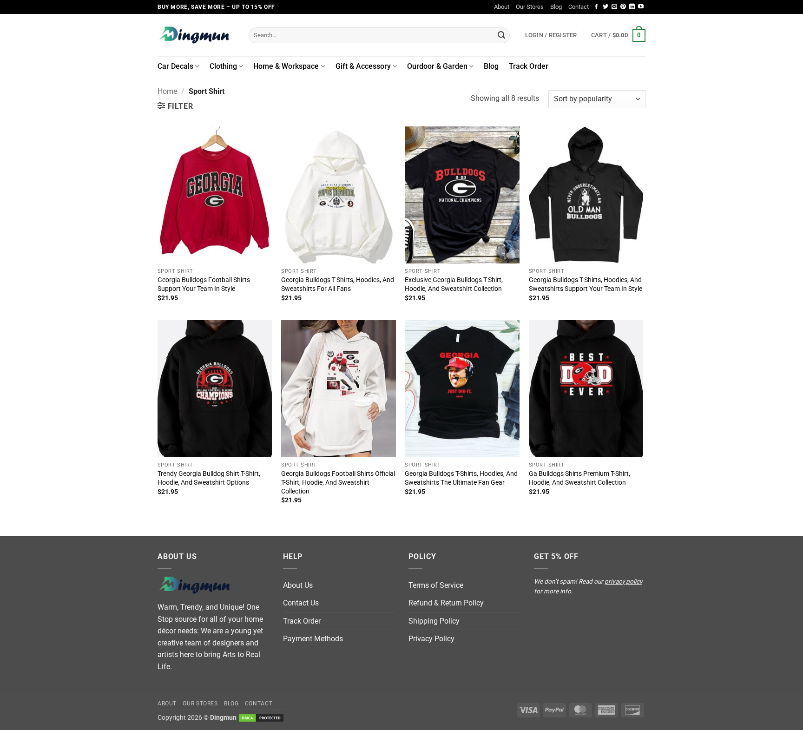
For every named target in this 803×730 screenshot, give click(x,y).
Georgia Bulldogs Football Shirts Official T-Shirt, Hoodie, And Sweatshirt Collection (338, 482)
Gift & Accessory (363, 66)
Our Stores (530, 6)
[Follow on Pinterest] (623, 7)
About (501, 6)
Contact (578, 6)
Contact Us (301, 602)
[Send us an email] (614, 7)
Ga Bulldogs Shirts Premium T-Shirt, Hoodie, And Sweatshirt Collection (579, 478)
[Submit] (501, 35)
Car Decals (175, 66)
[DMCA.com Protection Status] (261, 718)
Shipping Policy (434, 621)
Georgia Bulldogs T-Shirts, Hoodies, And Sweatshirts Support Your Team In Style (585, 284)
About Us (298, 585)
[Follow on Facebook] (596, 7)
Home (167, 91)
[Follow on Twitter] (605, 7)
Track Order (528, 66)
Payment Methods (313, 638)
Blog (556, 6)
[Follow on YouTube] (641, 7)
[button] (618, 35)
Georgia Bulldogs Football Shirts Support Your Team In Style (204, 284)
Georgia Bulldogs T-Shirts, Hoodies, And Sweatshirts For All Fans (337, 284)
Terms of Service (435, 585)
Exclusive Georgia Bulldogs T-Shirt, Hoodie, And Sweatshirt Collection (454, 284)
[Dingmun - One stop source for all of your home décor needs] (196, 35)
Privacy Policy (431, 638)
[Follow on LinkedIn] (632, 7)
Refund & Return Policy (446, 602)
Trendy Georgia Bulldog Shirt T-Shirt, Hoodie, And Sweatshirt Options (209, 478)
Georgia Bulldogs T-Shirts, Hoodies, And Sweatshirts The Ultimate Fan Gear (461, 478)
